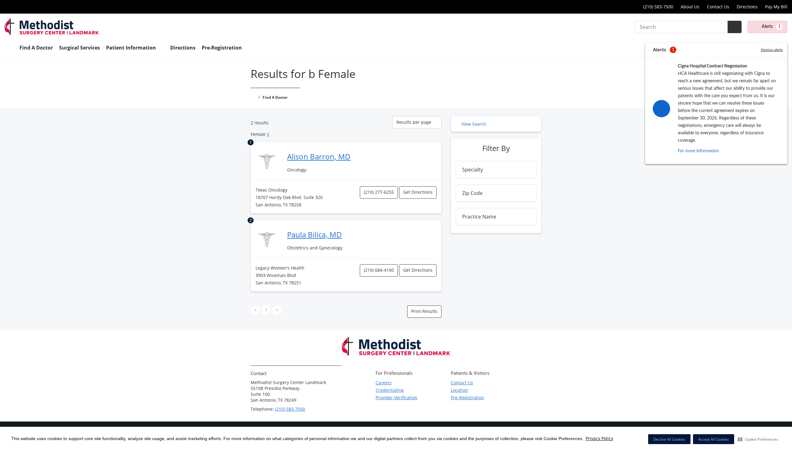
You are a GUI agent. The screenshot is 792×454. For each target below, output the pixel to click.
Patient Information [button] (131, 47)
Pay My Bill (776, 7)
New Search (474, 124)
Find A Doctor (36, 47)
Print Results (424, 311)
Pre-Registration (222, 47)
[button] (758, 439)
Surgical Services (79, 47)
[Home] (9, 48)
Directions (747, 7)
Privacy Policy (599, 438)
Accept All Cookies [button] (713, 439)
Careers (384, 383)
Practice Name (479, 216)
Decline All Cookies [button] (669, 439)
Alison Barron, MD (319, 156)
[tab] (496, 169)
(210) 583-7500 (657, 7)
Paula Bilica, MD (314, 234)
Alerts (771, 26)
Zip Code (472, 193)
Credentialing (390, 390)
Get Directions (418, 192)
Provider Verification (396, 397)
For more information (698, 151)
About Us (690, 7)
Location (459, 390)
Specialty (472, 169)
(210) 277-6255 (379, 192)
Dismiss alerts (772, 50)
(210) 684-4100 (379, 270)
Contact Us (718, 7)
